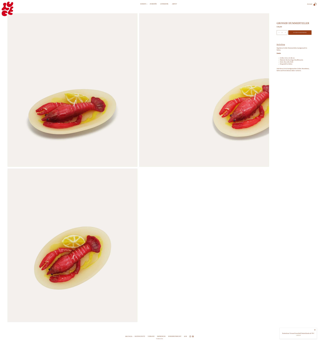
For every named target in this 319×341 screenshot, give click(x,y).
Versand (151, 336)
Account (309, 4)
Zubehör (153, 4)
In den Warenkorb (299, 32)
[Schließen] (315, 330)
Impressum (161, 336)
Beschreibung (281, 44)
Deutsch (128, 336)
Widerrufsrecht (174, 336)
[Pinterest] (193, 336)
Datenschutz (140, 336)
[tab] (282, 44)
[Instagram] (190, 336)
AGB (185, 336)
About (174, 4)
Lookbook (164, 4)
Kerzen (143, 4)
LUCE (161, 338)
